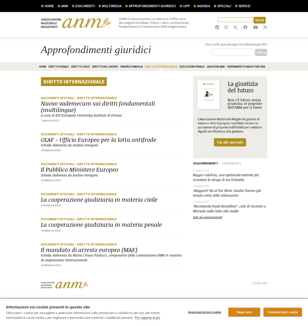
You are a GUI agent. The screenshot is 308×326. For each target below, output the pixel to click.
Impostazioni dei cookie (204, 312)
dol (265, 283)
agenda (203, 6)
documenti (85, 6)
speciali (224, 6)
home (42, 66)
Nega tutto (244, 312)
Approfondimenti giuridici (152, 6)
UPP (186, 6)
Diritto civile (80, 66)
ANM (64, 6)
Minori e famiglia (132, 66)
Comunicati (231, 163)
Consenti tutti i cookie (282, 312)
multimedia (112, 6)
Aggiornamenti (205, 163)
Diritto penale (59, 66)
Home (49, 6)
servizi (244, 6)
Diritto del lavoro (105, 66)
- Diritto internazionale (96, 98)
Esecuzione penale (192, 66)
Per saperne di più (147, 318)
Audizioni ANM (216, 66)
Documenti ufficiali (58, 98)
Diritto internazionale (161, 66)
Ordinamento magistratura (246, 66)
